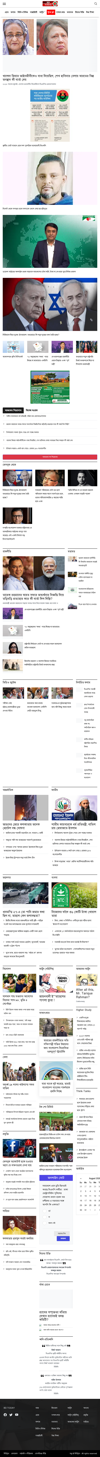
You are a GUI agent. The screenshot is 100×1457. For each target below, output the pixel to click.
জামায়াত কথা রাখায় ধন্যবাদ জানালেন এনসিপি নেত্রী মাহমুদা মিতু (37, 707)
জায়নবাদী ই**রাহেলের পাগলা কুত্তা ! (52, 998)
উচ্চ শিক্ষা (90, 12)
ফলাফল (63, 1238)
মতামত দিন (62, 1233)
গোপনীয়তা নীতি (40, 1453)
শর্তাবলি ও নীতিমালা (26, 1453)
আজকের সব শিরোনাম (50, 457)
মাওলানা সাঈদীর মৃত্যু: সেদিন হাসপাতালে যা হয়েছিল (86, 577)
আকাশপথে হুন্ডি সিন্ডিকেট (13, 356)
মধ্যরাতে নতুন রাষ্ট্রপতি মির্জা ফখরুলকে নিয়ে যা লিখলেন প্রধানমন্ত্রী (85, 360)
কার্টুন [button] (41, 12)
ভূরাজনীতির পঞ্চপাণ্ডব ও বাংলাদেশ (88, 774)
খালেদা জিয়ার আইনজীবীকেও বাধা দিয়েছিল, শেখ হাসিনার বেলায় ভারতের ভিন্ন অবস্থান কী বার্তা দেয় (48, 78)
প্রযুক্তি (85, 1415)
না (49, 1217)
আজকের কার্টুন (73, 1421)
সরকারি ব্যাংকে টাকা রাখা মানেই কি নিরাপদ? (71, 942)
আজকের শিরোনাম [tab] (13, 410)
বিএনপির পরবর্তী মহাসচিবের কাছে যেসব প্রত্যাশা (89, 693)
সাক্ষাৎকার (60, 12)
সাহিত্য (86, 1421)
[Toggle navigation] (95, 4)
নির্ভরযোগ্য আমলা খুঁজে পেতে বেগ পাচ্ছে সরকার (22, 432)
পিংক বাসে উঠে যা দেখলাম (87, 604)
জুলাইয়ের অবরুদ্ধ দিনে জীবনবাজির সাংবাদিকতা (90, 758)
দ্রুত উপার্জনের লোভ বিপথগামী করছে (89, 708)
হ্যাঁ (49, 1211)
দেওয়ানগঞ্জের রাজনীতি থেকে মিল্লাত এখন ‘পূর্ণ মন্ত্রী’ (60, 360)
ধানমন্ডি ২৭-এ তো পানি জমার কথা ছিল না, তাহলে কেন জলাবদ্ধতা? (24, 914)
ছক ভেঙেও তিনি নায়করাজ (14, 1035)
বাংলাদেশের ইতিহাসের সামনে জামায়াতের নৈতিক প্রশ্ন (87, 593)
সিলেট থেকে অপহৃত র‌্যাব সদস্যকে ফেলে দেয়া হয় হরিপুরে (25, 208)
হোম (7, 12)
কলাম (13, 12)
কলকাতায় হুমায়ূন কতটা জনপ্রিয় (18, 1238)
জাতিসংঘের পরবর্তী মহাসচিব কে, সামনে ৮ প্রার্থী (24, 833)
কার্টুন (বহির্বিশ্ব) (73, 1415)
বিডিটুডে (6, 1453)
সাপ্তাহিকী (33, 12)
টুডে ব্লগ (51, 12)
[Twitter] (11, 1414)
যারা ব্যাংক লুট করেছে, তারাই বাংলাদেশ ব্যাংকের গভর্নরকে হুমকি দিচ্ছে (56, 1087)
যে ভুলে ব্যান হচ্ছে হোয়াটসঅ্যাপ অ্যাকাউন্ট (19, 1200)
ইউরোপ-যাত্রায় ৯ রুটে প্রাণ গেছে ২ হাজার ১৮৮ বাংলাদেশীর (26, 448)
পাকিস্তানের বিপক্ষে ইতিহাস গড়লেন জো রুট (20, 1112)
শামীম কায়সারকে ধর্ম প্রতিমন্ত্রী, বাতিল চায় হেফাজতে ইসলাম (26, 416)
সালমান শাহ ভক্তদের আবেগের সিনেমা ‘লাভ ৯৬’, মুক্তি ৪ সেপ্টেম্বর (18, 1000)
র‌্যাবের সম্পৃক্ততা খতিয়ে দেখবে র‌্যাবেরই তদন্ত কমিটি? (53, 1316)
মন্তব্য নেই (51, 1223)
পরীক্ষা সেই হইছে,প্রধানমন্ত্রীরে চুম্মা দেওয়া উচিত (11, 707)
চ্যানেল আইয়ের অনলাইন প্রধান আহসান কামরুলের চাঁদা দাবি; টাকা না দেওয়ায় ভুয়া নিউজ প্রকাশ (39, 271)
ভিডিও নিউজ (23, 12)
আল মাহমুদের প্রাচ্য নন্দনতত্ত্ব (15, 1244)
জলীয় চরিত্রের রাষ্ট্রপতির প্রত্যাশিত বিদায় (90, 743)
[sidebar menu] (4, 4)
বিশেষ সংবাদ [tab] (32, 410)
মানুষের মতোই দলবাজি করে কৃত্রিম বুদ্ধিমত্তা (20, 1182)
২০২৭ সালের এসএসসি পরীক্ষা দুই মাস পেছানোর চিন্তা (85, 1040)
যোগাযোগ (14, 1453)
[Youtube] (16, 1414)
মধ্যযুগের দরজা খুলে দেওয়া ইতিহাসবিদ (18, 1269)
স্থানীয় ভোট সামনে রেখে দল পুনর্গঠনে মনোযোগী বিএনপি (24, 145)
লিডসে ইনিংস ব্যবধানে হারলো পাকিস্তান (18, 1105)
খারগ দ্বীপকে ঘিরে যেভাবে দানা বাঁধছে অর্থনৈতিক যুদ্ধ (85, 1121)
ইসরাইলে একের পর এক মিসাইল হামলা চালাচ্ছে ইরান (86, 1154)
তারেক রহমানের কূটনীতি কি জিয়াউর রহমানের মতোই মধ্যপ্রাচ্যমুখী (88, 562)
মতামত (70, 12)
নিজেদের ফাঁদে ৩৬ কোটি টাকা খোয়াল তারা (74, 914)
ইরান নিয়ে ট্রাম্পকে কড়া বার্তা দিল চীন (20, 857)
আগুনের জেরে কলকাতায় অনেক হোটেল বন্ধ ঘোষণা (21, 826)
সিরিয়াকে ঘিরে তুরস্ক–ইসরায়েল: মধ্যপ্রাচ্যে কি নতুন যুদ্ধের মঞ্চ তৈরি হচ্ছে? (31, 335)
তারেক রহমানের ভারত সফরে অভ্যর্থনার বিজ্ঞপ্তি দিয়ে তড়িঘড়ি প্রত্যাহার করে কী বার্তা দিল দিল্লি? (37, 424)
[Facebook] (5, 1414)
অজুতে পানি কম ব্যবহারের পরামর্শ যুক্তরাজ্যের (23, 840)
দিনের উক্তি (79, 12)
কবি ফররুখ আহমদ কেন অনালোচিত (17, 1262)
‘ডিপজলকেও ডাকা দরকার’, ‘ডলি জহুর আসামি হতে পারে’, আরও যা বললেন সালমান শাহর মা (18, 1024)
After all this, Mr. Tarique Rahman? (85, 993)
